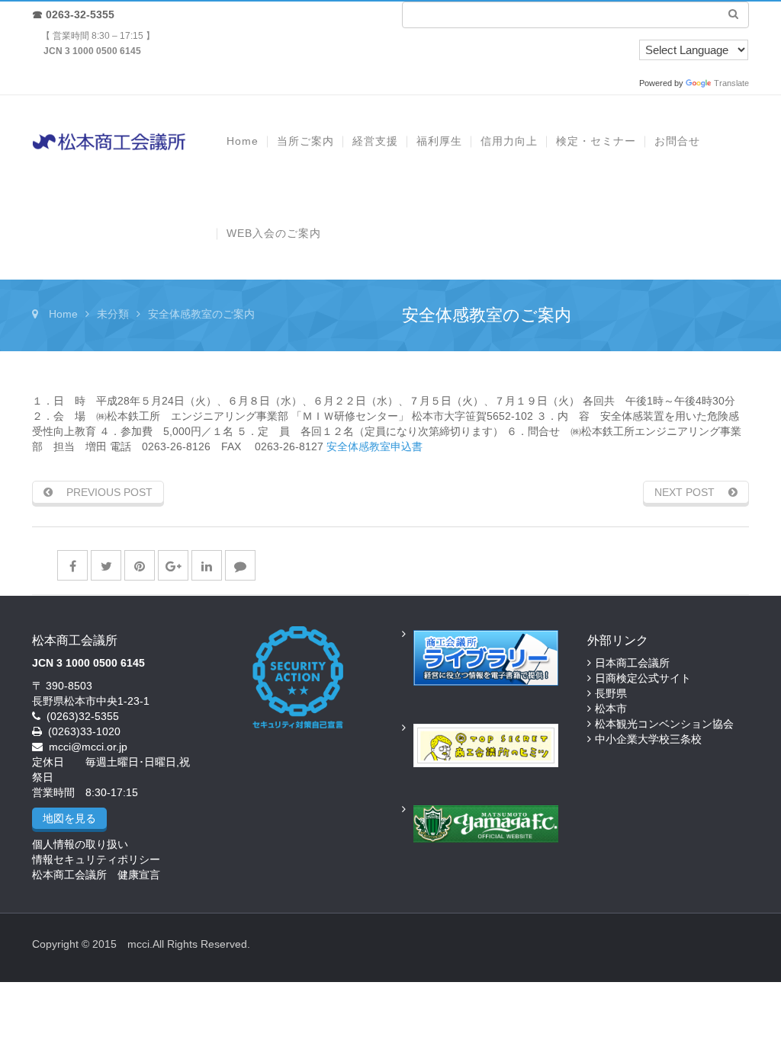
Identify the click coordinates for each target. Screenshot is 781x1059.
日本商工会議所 (632, 663)
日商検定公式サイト (643, 678)
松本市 (611, 708)
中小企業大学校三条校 (648, 739)
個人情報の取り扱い (80, 844)
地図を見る (69, 818)
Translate (731, 83)
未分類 (113, 314)
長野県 (611, 693)
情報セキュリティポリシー (96, 859)
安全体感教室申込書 (374, 446)
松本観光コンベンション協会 (664, 724)
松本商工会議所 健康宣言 (96, 875)
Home (63, 314)
